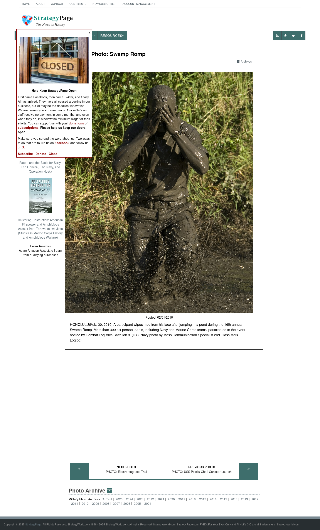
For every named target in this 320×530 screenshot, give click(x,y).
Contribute (77, 3)
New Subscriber (104, 3)
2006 (126, 503)
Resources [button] (111, 35)
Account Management (139, 3)
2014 (234, 499)
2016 (213, 499)
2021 (160, 499)
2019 (181, 499)
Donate (40, 153)
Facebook (62, 143)
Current (107, 499)
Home (26, 3)
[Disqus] (164, 404)
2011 (74, 503)
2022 (150, 499)
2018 (192, 499)
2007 (116, 503)
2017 (202, 499)
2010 (85, 503)
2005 (137, 503)
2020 (171, 499)
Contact (57, 3)
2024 (129, 499)
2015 (223, 499)
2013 (244, 499)
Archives (246, 61)
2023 (139, 499)
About (40, 3)
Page (53, 20)
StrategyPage (33, 524)
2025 (119, 499)
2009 (95, 503)
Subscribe (25, 153)
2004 (147, 503)
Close (53, 153)
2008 (106, 503)
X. (23, 147)
